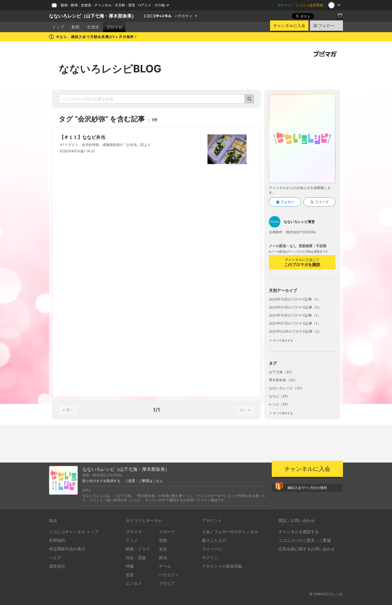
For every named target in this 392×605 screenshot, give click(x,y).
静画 (74, 5)
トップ (58, 27)
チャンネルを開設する (299, 531)
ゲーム (165, 566)
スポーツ (167, 531)
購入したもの (214, 540)
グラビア (167, 583)
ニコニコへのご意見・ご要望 (305, 540)
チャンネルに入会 (289, 25)
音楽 (130, 574)
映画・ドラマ (138, 548)
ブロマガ (114, 27)
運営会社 (57, 566)
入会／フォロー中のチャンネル (230, 531)
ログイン (284, 5)
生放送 (86, 5)
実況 (131, 5)
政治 (163, 557)
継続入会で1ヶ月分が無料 (307, 487)
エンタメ (134, 583)
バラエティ (183, 16)
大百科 (120, 5)
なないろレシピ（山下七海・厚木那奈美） (92, 16)
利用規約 (57, 540)
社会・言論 (136, 557)
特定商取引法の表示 (67, 548)
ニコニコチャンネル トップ (73, 531)
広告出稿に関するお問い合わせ (307, 548)
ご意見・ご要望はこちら (144, 481)
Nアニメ (144, 5)
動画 (64, 5)
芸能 (163, 540)
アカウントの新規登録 (222, 566)
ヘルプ (55, 557)
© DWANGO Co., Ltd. (326, 594)
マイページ (212, 548)
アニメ (132, 540)
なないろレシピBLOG (110, 68)
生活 (163, 548)
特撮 (130, 566)
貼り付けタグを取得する (101, 481)
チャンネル (103, 5)
